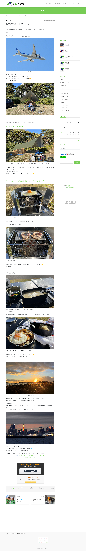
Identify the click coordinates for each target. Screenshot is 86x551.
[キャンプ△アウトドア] (50, 498)
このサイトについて (64, 110)
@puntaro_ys (16, 488)
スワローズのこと (64, 96)
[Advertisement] (70, 28)
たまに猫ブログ (63, 107)
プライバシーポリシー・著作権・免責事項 (16, 533)
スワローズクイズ (64, 93)
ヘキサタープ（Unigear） (15, 126)
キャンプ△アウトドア (49, 20)
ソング (62, 90)
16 (61, 132)
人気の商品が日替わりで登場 (30, 465)
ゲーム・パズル (63, 88)
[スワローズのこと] (10, 498)
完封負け (67, 68)
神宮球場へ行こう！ (64, 82)
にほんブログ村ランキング (30, 457)
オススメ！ (62, 102)
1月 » (79, 140)
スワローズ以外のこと (65, 99)
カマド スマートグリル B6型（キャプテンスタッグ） (25, 181)
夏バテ (66, 50)
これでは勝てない (69, 56)
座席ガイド (63, 85)
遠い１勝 (67, 44)
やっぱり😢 (19, 499)
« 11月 (61, 140)
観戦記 (61, 79)
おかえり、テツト (69, 62)
